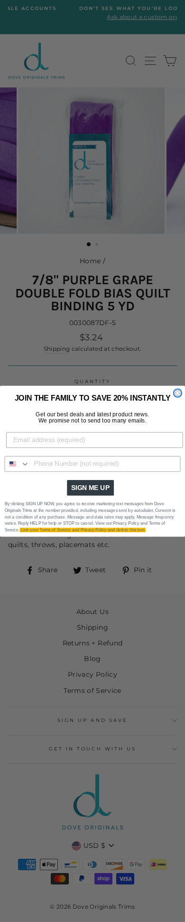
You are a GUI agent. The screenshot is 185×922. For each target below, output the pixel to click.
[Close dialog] (178, 393)
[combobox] (17, 463)
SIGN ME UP (90, 487)
